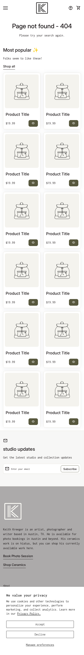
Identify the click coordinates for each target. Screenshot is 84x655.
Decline (40, 634)
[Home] (42, 7)
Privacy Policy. (29, 613)
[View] (22, 91)
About (6, 585)
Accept (40, 624)
